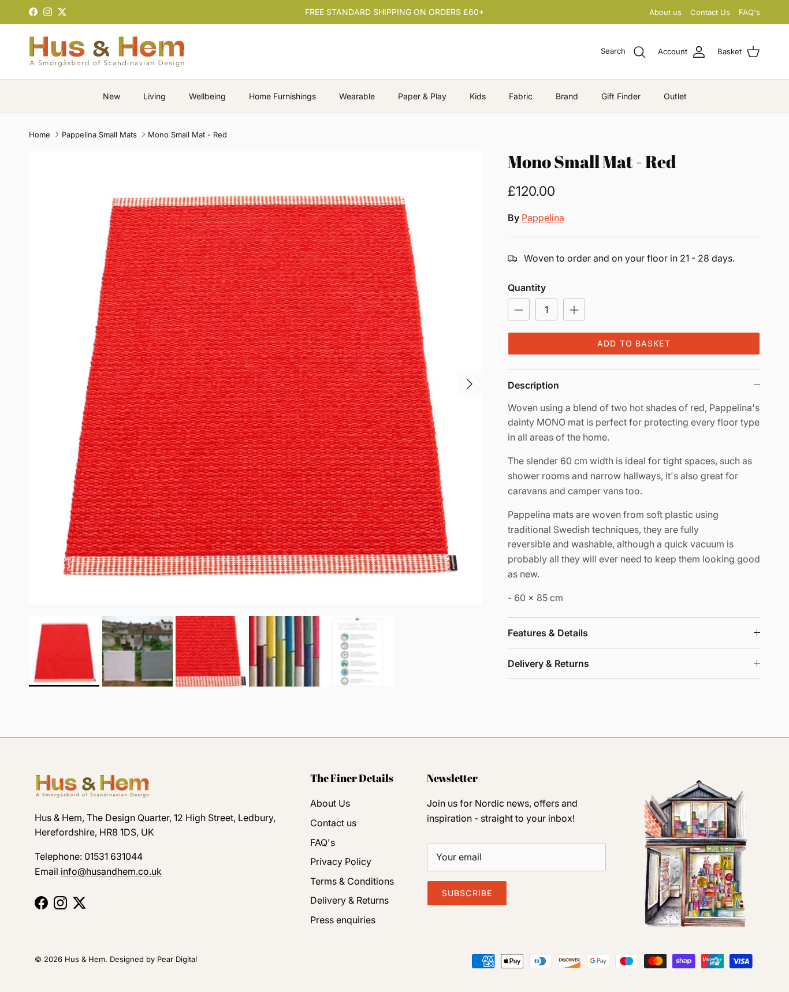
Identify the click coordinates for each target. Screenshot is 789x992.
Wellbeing (207, 96)
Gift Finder (621, 96)
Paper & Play (422, 96)
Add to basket (634, 343)
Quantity (527, 287)
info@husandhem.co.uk (111, 871)
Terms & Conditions (352, 881)
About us (665, 12)
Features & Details (548, 633)
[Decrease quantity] (519, 309)
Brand (567, 96)
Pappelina (543, 217)
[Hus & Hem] (107, 52)
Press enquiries (342, 920)
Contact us (333, 823)
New (111, 96)
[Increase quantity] (574, 309)
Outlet (675, 96)
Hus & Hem (85, 959)
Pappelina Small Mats (99, 134)
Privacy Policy (340, 861)
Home (39, 134)
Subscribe (467, 893)
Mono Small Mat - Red (187, 134)
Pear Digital (177, 959)
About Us (330, 803)
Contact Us (710, 12)
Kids (478, 96)
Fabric (521, 96)
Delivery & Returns (548, 663)
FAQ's (749, 12)
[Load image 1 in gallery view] (255, 378)
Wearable (357, 96)
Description (533, 385)
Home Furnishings (282, 96)
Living (154, 96)
